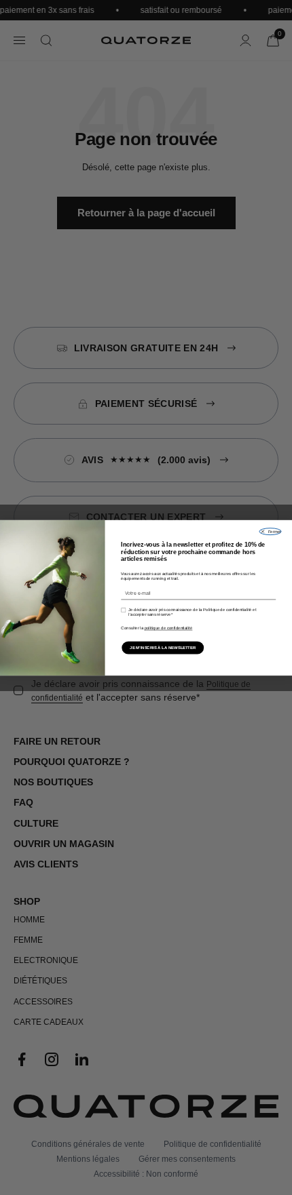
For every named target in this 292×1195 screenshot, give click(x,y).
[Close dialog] (270, 531)
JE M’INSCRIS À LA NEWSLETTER (163, 647)
